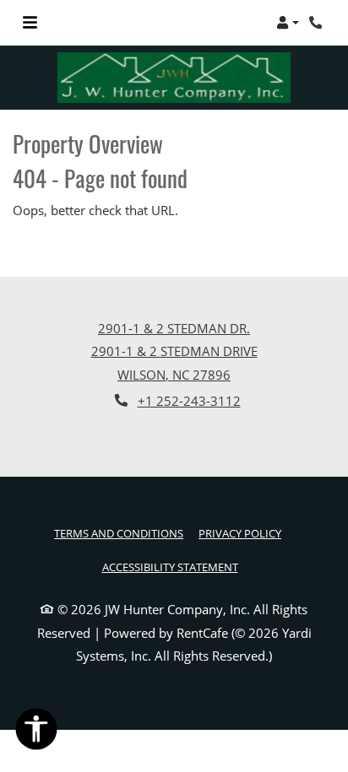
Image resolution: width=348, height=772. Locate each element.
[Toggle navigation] (30, 23)
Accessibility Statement (170, 567)
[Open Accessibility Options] (36, 732)
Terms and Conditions (118, 533)
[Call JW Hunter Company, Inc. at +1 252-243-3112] (317, 23)
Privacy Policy (239, 533)
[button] (288, 23)
